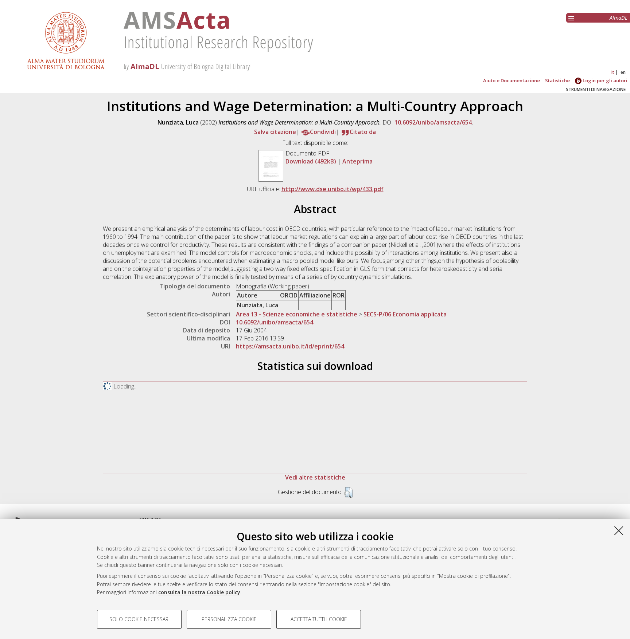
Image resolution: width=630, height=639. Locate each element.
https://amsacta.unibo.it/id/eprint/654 (290, 346)
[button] (348, 492)
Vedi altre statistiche (315, 477)
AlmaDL (618, 17)
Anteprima (357, 161)
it (612, 72)
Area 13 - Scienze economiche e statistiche (296, 314)
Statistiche (557, 80)
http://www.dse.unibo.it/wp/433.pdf (332, 189)
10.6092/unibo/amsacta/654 (433, 122)
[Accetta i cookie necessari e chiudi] (619, 530)
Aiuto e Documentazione (511, 80)
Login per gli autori (604, 80)
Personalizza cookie (229, 619)
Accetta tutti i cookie (319, 619)
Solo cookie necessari (139, 619)
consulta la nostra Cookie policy (199, 592)
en (623, 72)
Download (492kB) (310, 161)
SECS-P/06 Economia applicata (405, 314)
